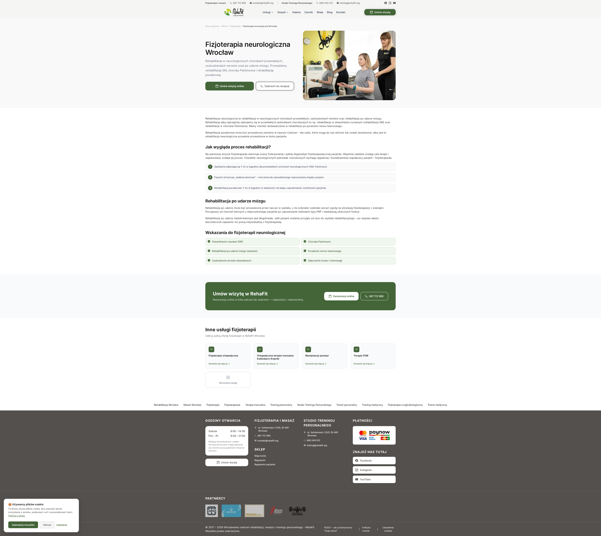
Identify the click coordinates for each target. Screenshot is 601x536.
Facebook (366, 460)
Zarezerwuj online (343, 296)
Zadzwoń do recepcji (277, 86)
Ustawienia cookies (388, 529)
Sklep (320, 12)
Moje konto (260, 455)
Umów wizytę (382, 12)
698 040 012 (326, 3)
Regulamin (259, 460)
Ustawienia (61, 524)
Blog (329, 12)
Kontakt (340, 12)
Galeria (296, 12)
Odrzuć (47, 524)
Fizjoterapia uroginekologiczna (405, 404)
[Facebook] (385, 3)
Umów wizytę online (232, 86)
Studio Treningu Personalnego (314, 404)
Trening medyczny (372, 404)
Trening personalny (281, 404)
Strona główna (212, 26)
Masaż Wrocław (192, 404)
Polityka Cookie (366, 529)
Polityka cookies (16, 515)
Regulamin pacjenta (264, 464)
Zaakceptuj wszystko (23, 524)
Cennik (308, 12)
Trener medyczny (437, 404)
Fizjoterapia (235, 26)
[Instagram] (390, 3)
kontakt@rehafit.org (263, 3)
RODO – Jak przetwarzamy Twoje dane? (338, 529)
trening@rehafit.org (350, 3)
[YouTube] (394, 3)
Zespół (281, 12)
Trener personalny (346, 404)
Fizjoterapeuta (232, 404)
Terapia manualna (255, 404)
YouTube (365, 479)
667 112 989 (239, 3)
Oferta (224, 26)
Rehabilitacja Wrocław (166, 404)
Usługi (266, 12)
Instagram (366, 470)
